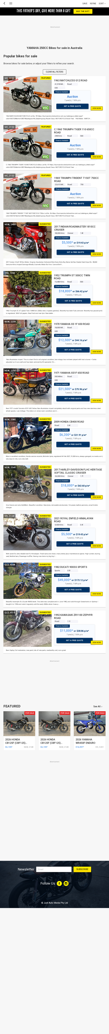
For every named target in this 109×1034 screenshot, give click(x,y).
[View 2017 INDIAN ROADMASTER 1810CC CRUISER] (47, 240)
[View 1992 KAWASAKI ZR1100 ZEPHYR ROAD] (47, 628)
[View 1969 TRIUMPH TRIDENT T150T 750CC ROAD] (47, 191)
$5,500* (67, 242)
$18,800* (65, 291)
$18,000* (67, 485)
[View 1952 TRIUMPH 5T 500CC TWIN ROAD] (47, 289)
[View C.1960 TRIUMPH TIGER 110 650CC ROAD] (47, 143)
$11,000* (66, 630)
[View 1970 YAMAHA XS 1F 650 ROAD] (47, 337)
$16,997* (80, 747)
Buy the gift (82, 11)
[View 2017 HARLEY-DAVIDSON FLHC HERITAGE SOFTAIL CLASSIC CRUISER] (47, 483)
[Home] (54, 895)
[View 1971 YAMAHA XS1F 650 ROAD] (47, 386)
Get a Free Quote (72, 106)
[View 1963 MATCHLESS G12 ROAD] (47, 94)
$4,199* (8, 747)
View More (97, 108)
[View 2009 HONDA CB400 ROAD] (47, 435)
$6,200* (65, 435)
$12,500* (65, 340)
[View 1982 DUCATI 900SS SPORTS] (47, 580)
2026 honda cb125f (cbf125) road (15, 743)
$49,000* (64, 580)
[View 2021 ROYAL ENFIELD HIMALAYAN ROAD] (47, 532)
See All (96, 706)
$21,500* (65, 389)
